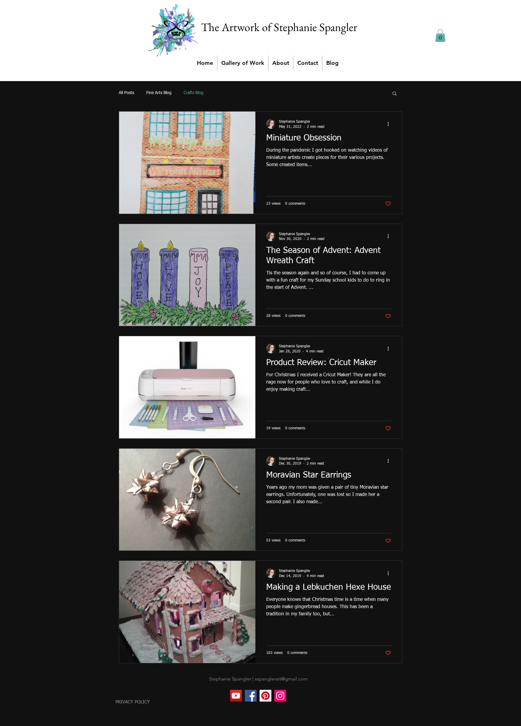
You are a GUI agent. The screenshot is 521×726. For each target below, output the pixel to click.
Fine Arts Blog (159, 93)
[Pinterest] (265, 696)
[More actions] (390, 124)
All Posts (126, 93)
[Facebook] (251, 696)
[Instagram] (280, 696)
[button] (440, 35)
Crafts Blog (194, 93)
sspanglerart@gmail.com (281, 679)
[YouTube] (236, 696)
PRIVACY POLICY (132, 702)
